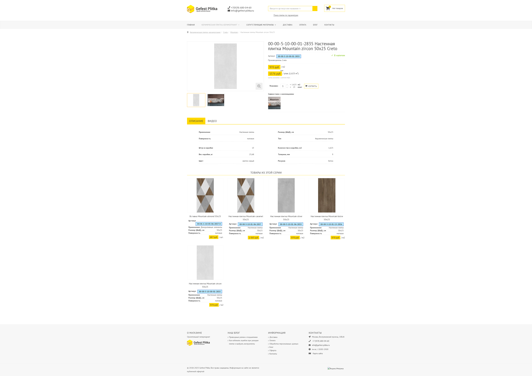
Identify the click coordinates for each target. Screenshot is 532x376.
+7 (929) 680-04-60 (321, 341)
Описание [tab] (196, 121)
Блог (315, 25)
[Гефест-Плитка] (202, 9)
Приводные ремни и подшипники (243, 337)
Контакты (329, 25)
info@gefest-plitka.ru (242, 10)
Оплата (302, 25)
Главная (191, 25)
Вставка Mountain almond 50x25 (205, 216)
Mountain (234, 32)
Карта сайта (318, 353)
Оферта (272, 350)
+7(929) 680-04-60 (241, 7)
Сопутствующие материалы (260, 25)
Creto (225, 32)
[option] (196, 100)
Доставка (287, 25)
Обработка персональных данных (283, 343)
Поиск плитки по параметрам (286, 15)
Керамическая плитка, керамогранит (220, 25)
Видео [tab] (212, 121)
